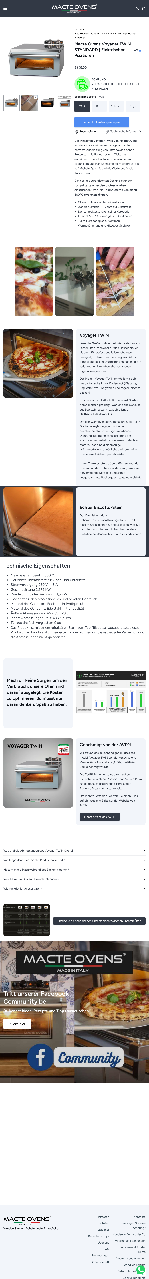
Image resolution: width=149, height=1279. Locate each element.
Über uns (103, 1242)
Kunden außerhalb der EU (129, 1234)
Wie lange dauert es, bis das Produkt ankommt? (34, 860)
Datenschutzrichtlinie (132, 1271)
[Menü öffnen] (3, 8)
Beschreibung (88, 131)
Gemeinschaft (100, 1262)
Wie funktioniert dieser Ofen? (22, 888)
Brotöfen (103, 1223)
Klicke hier (17, 1024)
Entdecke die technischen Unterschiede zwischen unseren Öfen (99, 921)
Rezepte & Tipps (98, 1236)
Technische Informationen (127, 131)
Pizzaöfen (102, 1217)
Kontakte (140, 1217)
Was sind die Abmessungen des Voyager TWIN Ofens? (38, 850)
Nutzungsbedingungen (131, 1258)
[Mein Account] (135, 8)
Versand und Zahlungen (130, 1240)
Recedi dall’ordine (134, 1265)
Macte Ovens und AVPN (99, 817)
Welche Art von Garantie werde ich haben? (31, 879)
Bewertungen (100, 1255)
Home (78, 29)
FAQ (106, 1249)
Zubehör (103, 1229)
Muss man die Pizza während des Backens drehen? (36, 869)
